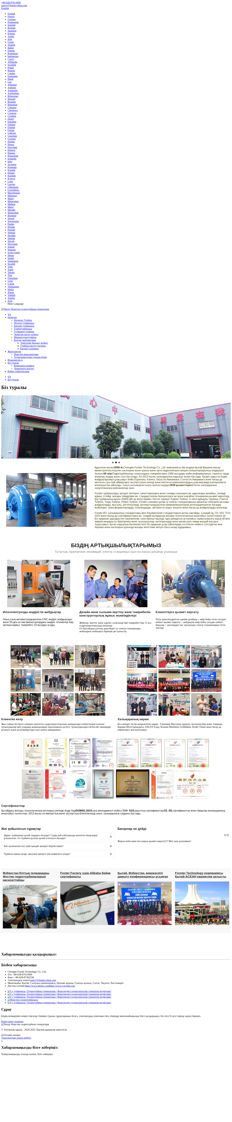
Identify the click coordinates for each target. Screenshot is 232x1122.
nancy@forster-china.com (43, 980)
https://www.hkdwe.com (37, 986)
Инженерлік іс (15, 360)
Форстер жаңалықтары (26, 354)
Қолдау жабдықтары (25, 340)
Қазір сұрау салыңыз (12, 1021)
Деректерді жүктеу (24, 368)
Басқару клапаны (29, 348)
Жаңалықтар (14, 351)
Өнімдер (12, 317)
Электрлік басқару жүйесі (34, 343)
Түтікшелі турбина (24, 331)
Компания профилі (24, 365)
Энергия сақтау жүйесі (26, 334)
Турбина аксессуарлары (33, 345)
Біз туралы (13, 363)
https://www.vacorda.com (62, 986)
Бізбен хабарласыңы (18, 371)
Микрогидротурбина (25, 337)
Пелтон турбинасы (24, 323)
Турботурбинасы (23, 328)
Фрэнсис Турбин (23, 320)
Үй (9, 314)
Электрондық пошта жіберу (16, 1038)
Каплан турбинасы (24, 326)
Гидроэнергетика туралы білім (30, 357)
